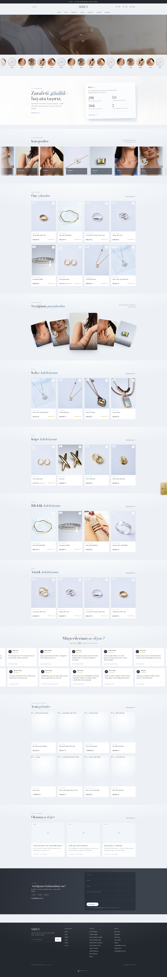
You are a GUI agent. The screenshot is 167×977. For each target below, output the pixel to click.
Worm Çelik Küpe (90, 479)
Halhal (90, 12)
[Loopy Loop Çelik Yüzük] (43, 592)
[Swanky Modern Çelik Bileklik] (123, 526)
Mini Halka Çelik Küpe (118, 746)
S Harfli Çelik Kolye (91, 279)
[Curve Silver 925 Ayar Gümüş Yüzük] (97, 216)
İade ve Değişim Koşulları (96, 937)
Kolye (59, 12)
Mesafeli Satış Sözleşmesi (96, 943)
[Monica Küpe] (43, 771)
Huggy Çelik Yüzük (117, 235)
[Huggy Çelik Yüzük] (123, 216)
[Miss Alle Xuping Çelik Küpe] (43, 727)
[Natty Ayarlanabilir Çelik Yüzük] (70, 727)
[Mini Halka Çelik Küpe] (123, 727)
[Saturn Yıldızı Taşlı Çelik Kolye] (123, 260)
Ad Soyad (89, 875)
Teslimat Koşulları (94, 948)
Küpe (66, 12)
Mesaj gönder (91, 904)
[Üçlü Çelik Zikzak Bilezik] (70, 216)
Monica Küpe (36, 790)
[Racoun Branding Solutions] (83, 972)
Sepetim (116, 943)
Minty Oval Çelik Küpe (118, 790)
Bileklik (74, 12)
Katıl (58, 939)
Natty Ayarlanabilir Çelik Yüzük (67, 746)
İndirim (107, 12)
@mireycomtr (117, 948)
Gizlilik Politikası (94, 934)
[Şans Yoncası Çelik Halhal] (97, 771)
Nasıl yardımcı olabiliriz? (94, 892)
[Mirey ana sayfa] (83, 7)
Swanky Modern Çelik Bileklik (120, 545)
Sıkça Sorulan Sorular (95, 945)
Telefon (89, 886)
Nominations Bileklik (38, 279)
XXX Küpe (61, 479)
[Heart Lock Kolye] (97, 393)
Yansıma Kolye (116, 412)
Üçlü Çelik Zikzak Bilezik (65, 235)
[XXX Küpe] (70, 460)
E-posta (89, 880)
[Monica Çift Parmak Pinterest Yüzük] (70, 771)
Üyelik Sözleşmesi (94, 951)
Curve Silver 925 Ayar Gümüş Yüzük (95, 235)
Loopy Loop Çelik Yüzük (39, 612)
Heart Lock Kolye (90, 412)
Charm (99, 12)
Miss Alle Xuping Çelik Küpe (40, 746)
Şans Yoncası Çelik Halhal (92, 790)
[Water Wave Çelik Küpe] (123, 460)
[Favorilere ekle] (53, 203)
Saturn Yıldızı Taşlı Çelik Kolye (120, 279)
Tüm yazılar (130, 818)
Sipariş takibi (117, 940)
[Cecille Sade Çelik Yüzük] (43, 216)
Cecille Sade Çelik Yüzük (39, 235)
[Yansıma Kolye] (123, 393)
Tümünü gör (130, 373)
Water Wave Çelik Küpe (118, 479)
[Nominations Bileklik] (43, 260)
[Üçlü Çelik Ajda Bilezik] (97, 526)
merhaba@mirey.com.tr (37, 898)
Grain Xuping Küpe (64, 279)
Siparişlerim (117, 934)
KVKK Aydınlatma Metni (98, 907)
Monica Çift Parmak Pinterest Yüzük (68, 790)
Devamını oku (34, 113)
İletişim (91, 956)
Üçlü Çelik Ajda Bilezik (92, 545)
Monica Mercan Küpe (91, 746)
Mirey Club (117, 932)
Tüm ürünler (129, 196)
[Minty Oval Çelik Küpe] (123, 771)
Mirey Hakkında (93, 954)
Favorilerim (117, 937)
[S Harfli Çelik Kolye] (97, 260)
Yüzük (82, 12)
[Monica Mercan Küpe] (97, 727)
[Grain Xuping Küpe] (70, 260)
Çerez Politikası (93, 932)
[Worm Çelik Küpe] (97, 460)
